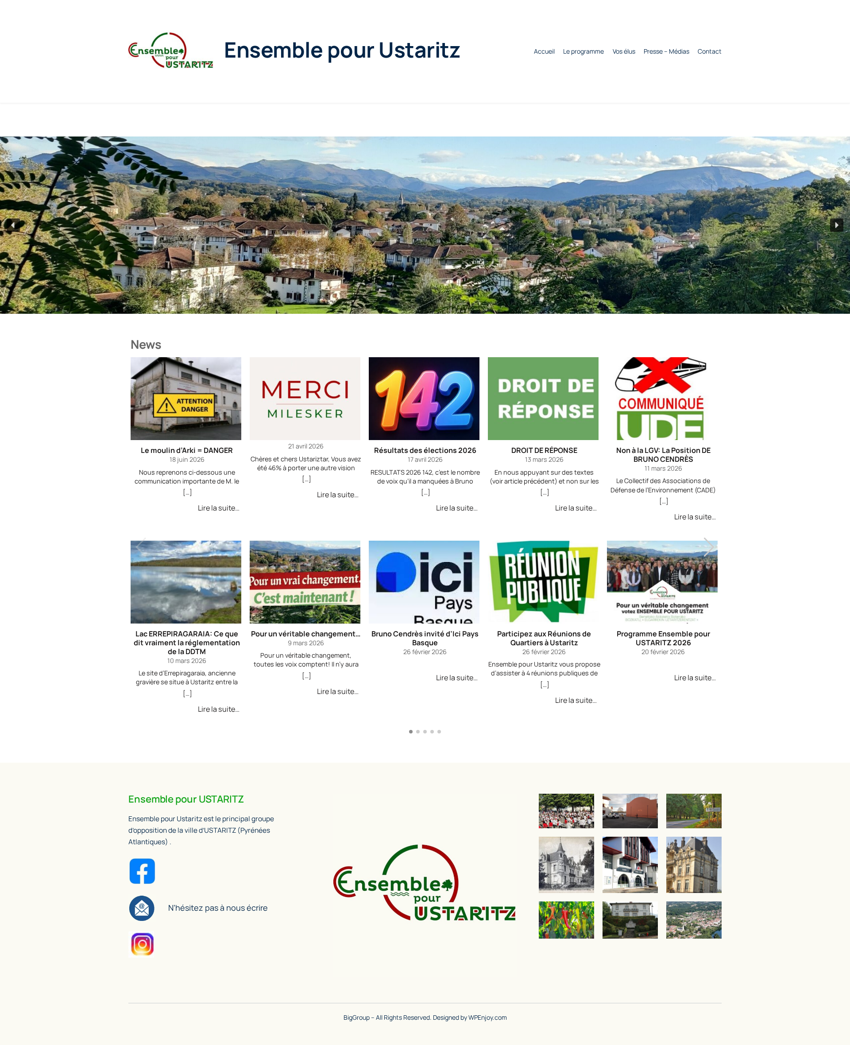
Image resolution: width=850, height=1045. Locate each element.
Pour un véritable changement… (306, 634)
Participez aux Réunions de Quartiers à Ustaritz (544, 638)
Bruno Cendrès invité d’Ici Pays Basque (425, 638)
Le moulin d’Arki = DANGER (187, 450)
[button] (13, 225)
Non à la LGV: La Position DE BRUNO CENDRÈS (663, 455)
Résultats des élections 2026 (425, 450)
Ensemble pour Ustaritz (342, 49)
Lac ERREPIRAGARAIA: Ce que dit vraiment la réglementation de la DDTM (187, 643)
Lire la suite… (219, 508)
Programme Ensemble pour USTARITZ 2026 (663, 638)
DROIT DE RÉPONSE (544, 450)
